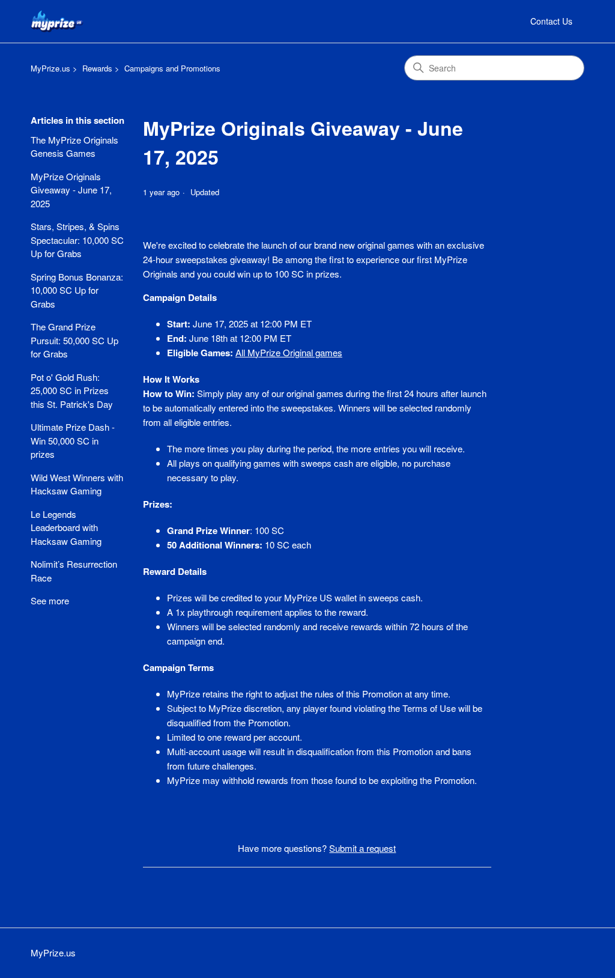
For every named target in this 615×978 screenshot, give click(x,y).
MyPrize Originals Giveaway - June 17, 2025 (71, 190)
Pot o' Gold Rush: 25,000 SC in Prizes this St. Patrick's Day (72, 390)
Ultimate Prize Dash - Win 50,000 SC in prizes (73, 440)
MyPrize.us (50, 68)
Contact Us (551, 21)
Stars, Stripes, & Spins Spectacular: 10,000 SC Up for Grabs (77, 240)
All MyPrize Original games (288, 352)
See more (50, 600)
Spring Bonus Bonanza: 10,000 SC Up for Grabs (77, 290)
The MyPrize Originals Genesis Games (74, 146)
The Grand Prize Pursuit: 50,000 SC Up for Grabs (74, 340)
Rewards (97, 68)
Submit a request (362, 848)
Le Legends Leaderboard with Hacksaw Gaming (66, 527)
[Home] (57, 21)
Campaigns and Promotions (172, 68)
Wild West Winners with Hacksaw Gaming (77, 484)
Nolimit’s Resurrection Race (74, 570)
